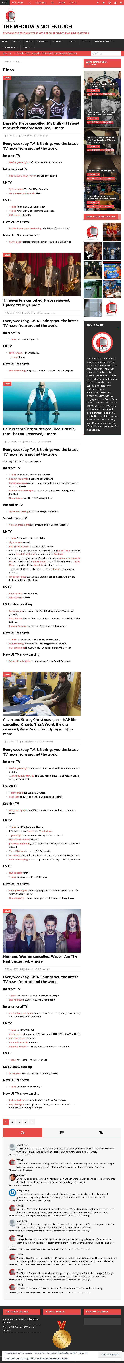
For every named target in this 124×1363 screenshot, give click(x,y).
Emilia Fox (14, 855)
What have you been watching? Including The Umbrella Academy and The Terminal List (44, 1215)
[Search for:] (106, 53)
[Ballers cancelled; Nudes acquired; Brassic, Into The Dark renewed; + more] (42, 403)
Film (28, 41)
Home (4, 3)
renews (14, 357)
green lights (17, 835)
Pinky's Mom (23, 1190)
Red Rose (58, 554)
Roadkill (38, 565)
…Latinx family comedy (21, 775)
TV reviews (57, 41)
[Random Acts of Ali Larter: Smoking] (93, 232)
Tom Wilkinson (17, 851)
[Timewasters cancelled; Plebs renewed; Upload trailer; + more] (42, 275)
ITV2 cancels (15, 352)
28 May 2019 (12, 741)
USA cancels (15, 215)
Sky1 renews (15, 542)
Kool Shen (14, 796)
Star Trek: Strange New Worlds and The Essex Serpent (101, 197)
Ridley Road (39, 561)
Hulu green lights (18, 890)
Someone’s (14, 1073)
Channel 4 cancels (18, 1042)
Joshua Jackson (17, 1100)
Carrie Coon (15, 241)
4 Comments (108, 150)
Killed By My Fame (25, 554)
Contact (74, 3)
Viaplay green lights (19, 524)
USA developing (17, 647)
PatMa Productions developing (25, 228)
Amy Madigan (16, 1104)
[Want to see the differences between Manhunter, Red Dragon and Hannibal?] (93, 308)
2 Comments (42, 135)
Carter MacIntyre (18, 482)
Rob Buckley (26, 135)
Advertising (41, 3)
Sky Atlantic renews (19, 839)
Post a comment (47, 313)
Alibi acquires (16, 1034)
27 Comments (108, 94)
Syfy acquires (16, 189)
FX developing (16, 643)
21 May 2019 (12, 969)
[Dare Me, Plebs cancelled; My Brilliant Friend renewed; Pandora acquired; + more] (42, 97)
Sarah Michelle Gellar (20, 661)
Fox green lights (17, 810)
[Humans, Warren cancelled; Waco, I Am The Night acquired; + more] (42, 931)
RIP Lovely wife (15, 1155)
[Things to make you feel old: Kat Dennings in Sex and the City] (112, 232)
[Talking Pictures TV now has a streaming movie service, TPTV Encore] (112, 270)
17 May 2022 (94, 206)
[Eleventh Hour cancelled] (112, 308)
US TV (72, 41)
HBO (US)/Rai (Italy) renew (22, 175)
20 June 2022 (95, 150)
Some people (16, 610)
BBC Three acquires (19, 546)
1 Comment (46, 441)
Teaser (12, 995)
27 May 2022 (94, 178)
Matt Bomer (15, 618)
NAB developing (17, 370)
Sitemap (61, 3)
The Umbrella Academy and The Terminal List (100, 85)
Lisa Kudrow (15, 999)
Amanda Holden (17, 1046)
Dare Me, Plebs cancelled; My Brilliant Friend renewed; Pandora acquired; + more (41, 125)
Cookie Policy (63, 1358)
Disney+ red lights (18, 478)
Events (16, 41)
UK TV (84, 41)
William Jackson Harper (21, 490)
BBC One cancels (17, 1038)
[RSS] (121, 2)
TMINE (19, 1160)
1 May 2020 (12, 135)
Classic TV (28, 47)
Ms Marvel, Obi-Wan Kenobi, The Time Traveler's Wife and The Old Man (101, 140)
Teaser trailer (16, 792)
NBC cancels (15, 872)
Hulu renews (15, 593)
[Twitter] (103, 2)
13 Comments (108, 178)
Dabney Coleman (18, 626)
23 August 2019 (14, 441)
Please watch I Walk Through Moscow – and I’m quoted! (101, 113)
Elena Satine (15, 498)
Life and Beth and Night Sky (101, 170)
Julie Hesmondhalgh (19, 843)
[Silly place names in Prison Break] (93, 289)
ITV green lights (17, 576)
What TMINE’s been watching (96, 63)
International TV (103, 41)
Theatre (41, 41)
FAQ (29, 3)
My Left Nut (63, 550)
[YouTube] (115, 2)
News (5, 41)
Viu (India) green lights (21, 1013)
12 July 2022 (94, 122)
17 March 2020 (13, 313)
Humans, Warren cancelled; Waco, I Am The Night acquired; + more (40, 958)
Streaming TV (9, 47)
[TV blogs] (62, 1337)
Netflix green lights (19, 162)
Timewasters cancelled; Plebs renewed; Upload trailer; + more (36, 302)
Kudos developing (18, 859)
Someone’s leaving (19, 511)
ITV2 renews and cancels (22, 193)
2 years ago (27, 1155)
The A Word (45, 831)
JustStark (21, 1175)
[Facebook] (97, 2)
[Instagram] (109, 2)
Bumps (56, 569)
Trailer (12, 206)
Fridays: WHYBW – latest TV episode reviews (19, 1329)
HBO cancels (15, 597)
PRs (52, 3)
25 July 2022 (94, 94)
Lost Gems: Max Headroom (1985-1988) (25, 1200)
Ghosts (30, 831)
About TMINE (17, 3)
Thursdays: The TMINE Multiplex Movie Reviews (20, 1321)
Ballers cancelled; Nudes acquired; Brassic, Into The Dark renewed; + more (39, 431)
